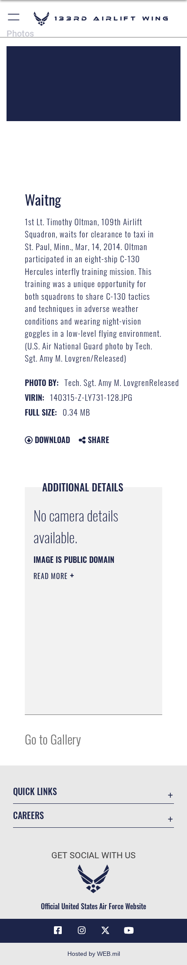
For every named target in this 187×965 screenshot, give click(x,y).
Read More (51, 576)
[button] (14, 18)
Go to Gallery (53, 738)
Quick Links (35, 791)
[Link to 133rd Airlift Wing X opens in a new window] (105, 930)
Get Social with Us (93, 855)
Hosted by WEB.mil (93, 953)
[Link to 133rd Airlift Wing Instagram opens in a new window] (81, 930)
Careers (28, 815)
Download (51, 439)
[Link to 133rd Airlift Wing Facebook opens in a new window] (57, 930)
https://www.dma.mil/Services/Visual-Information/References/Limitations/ (86, 698)
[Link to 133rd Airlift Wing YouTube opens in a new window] (129, 930)
